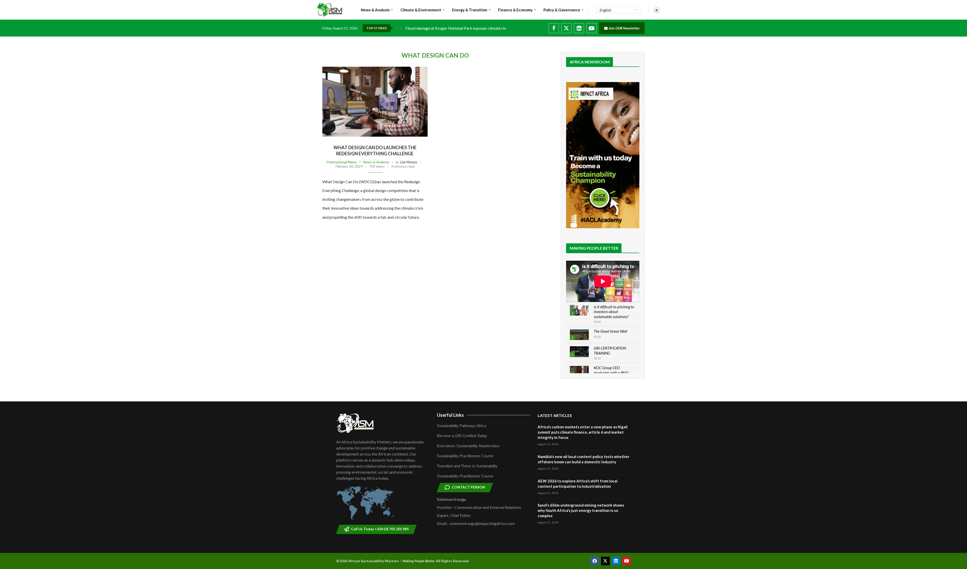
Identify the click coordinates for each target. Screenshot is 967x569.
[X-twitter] (605, 561)
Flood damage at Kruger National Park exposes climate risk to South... (465, 28)
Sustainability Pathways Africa (461, 426)
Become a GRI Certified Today (462, 436)
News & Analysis (375, 10)
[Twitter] (566, 28)
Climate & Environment (420, 10)
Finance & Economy (515, 10)
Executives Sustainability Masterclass (468, 446)
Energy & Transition (469, 10)
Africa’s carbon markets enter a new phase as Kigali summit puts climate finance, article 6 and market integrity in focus (583, 432)
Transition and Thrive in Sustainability (467, 466)
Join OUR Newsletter (624, 28)
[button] (397, 28)
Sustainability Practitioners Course (465, 456)
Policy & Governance (561, 10)
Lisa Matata (408, 162)
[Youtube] (591, 28)
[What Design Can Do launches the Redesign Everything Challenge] (375, 102)
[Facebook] (554, 28)
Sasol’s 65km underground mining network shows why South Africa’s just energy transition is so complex (581, 510)
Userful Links (450, 415)
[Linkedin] (579, 28)
